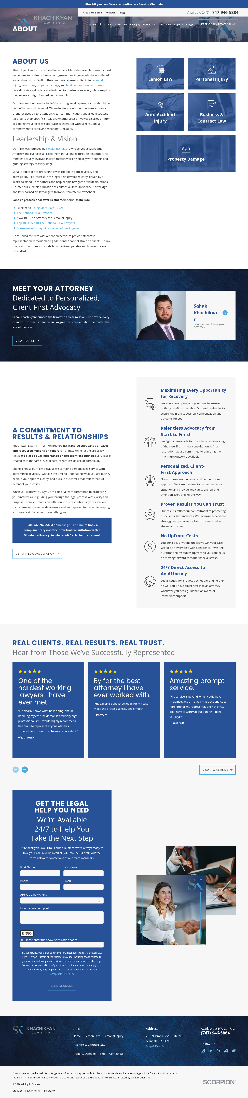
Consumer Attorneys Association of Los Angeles (48, 228)
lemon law (28, 85)
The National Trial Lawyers (34, 213)
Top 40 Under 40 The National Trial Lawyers (46, 223)
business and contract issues (85, 85)
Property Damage (84, 1054)
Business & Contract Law (89, 1045)
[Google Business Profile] (234, 1050)
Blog (122, 12)
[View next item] (24, 769)
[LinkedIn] (210, 1050)
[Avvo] (226, 1050)
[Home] (43, 20)
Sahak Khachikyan (57, 149)
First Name (27, 867)
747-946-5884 (225, 12)
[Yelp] (218, 1050)
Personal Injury (113, 1036)
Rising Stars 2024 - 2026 (48, 208)
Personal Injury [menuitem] (132, 24)
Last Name (70, 867)
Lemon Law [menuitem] (114, 24)
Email (67, 881)
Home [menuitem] (92, 24)
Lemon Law (92, 1036)
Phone (24, 881)
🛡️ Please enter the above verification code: (48, 940)
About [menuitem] (102, 24)
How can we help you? (34, 908)
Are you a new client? (34, 894)
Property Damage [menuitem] (183, 24)
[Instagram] (203, 1050)
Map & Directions (157, 1046)
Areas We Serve (92, 12)
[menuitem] (17, 1091)
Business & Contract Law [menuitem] (157, 24)
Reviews (111, 12)
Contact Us (116, 1054)
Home (77, 1036)
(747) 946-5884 (215, 1033)
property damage (48, 85)
